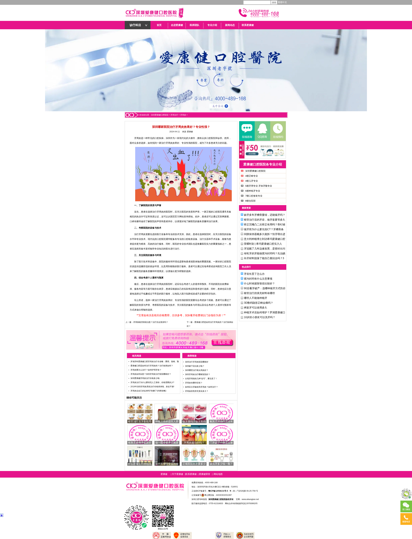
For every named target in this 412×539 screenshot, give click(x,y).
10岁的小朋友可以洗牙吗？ (259, 317)
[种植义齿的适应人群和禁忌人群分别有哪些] (167, 413)
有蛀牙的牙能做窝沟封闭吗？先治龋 (264, 253)
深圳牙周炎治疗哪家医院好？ (197, 374)
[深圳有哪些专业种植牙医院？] (167, 455)
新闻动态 (230, 25)
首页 (159, 25)
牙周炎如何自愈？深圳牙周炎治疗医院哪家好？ (151, 374)
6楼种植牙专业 (252, 191)
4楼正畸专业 (251, 176)
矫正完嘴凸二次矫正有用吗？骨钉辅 (264, 224)
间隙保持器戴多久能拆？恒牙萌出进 (264, 234)
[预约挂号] (278, 131)
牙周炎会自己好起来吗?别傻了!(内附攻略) (148, 391)
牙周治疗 (174, 115)
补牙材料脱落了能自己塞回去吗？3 (264, 258)
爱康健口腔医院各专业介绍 (262, 164)
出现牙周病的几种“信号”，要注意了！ (201, 378)
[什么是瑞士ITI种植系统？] (140, 455)
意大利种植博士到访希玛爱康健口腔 (264, 239)
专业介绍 (212, 25)
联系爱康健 (248, 25)
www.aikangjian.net (250, 499)
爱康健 (190, 132)
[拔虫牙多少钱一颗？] (221, 455)
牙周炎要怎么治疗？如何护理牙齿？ (146, 370)
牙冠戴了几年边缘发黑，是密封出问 (264, 248)
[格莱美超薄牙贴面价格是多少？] (140, 434)
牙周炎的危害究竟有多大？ (196, 391)
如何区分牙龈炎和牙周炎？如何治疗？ (201, 387)
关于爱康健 (177, 474)
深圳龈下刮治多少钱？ (194, 366)
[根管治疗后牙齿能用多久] (140, 413)
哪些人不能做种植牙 (255, 298)
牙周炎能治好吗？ (194, 442)
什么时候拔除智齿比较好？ (259, 283)
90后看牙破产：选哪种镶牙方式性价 (265, 288)
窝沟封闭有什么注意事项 (258, 278)
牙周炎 (183, 115)
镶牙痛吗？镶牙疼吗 (194, 421)
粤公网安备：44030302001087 (218, 495)
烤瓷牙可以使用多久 (255, 307)
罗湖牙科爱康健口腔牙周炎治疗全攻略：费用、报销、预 (155, 361)
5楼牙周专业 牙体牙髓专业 (258, 186)
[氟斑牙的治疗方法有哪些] (221, 413)
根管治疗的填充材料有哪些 (259, 293)
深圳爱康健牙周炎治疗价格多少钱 (145, 378)
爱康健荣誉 (204, 474)
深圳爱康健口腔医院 (159, 115)
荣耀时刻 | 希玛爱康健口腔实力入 (263, 243)
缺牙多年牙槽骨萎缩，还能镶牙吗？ (264, 214)
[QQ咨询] (262, 131)
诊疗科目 (135, 25)
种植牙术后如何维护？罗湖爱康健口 (264, 312)
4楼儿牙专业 (251, 181)
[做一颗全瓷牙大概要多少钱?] (167, 434)
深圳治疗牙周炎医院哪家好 (196, 362)
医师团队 (194, 25)
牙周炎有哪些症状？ (193, 383)
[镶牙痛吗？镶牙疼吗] (194, 413)
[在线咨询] (247, 131)
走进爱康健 (177, 25)
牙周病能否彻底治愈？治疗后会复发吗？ (150, 322)
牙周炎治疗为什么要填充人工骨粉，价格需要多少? (152, 382)
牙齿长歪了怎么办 (254, 273)
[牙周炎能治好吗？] (194, 434)
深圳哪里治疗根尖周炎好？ (196, 370)
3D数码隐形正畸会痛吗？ (258, 302)
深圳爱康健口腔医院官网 (154, 12)
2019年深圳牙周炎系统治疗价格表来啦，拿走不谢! (152, 386)
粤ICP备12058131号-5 (218, 491)
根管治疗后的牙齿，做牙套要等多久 (264, 219)
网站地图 (218, 474)
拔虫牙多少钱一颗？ (221, 463)
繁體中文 (282, 2)
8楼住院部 (250, 200)
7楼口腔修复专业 (253, 196)
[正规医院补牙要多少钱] (194, 455)
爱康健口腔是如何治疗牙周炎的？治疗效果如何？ (152, 366)
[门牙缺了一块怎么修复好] (221, 434)
